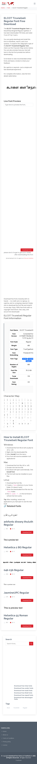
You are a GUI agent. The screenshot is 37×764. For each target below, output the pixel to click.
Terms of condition (8, 738)
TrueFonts (18, 760)
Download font (27, 532)
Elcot (8, 708)
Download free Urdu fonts (23, 686)
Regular (25, 708)
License (5, 745)
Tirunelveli (16, 708)
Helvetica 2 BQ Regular (18, 547)
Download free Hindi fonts (23, 693)
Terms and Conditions (28, 258)
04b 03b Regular (14, 570)
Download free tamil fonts (23, 690)
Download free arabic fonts (23, 688)
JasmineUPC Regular (16, 592)
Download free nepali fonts (23, 695)
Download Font (26, 250)
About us (5, 734)
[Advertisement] (18, 178)
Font (8, 8)
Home (3, 8)
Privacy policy (7, 741)
